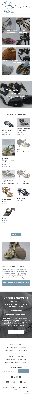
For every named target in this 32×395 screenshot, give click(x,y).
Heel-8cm (20, 356)
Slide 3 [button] (16, 104)
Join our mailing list (16, 367)
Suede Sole (22, 359)
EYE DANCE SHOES (14, 387)
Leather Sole (11, 359)
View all (16, 234)
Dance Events (10, 350)
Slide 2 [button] (15, 104)
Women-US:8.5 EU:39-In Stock (16, 362)
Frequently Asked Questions (16, 347)
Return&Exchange (16, 344)
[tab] (15, 104)
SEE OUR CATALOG (16, 332)
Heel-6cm (11, 356)
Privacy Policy (22, 350)
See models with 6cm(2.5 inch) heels (16, 283)
